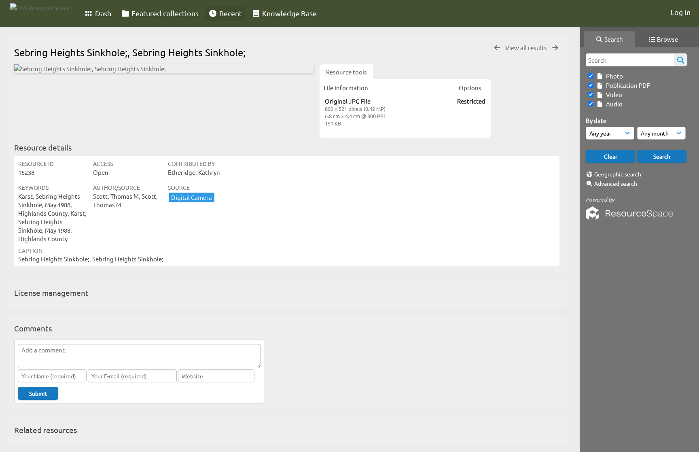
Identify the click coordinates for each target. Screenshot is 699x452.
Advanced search (615, 183)
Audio (613, 104)
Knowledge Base (289, 13)
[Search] (680, 59)
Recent (230, 13)
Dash (102, 13)
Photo (613, 76)
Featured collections (164, 13)
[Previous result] (497, 48)
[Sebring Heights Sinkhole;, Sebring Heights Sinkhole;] (163, 68)
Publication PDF (627, 85)
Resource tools (346, 72)
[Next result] (555, 48)
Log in (681, 12)
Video (613, 94)
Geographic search (617, 174)
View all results (526, 47)
